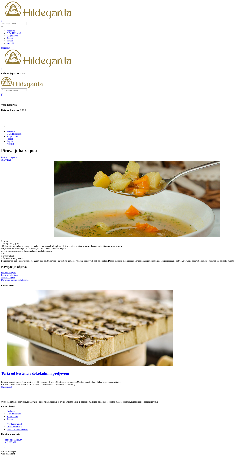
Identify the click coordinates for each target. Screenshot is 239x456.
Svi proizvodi (12, 36)
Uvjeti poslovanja (14, 426)
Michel (11, 454)
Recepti (10, 38)
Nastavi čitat (6, 387)
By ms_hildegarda (9, 157)
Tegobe (10, 40)
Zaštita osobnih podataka (17, 429)
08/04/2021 (6, 160)
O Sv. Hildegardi (14, 33)
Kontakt (10, 43)
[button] (1, 69)
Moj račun (5, 48)
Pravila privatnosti (14, 424)
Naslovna (11, 31)
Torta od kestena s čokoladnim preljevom (35, 373)
